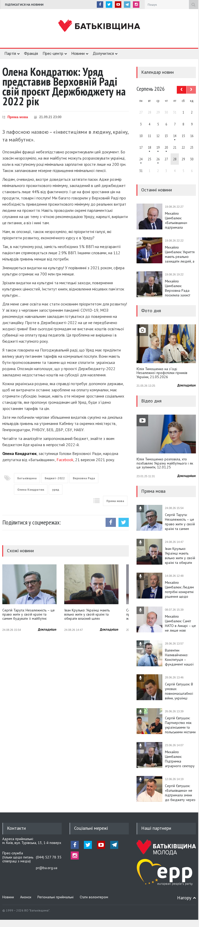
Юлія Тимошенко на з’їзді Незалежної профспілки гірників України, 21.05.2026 (162, 373)
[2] (149, 147)
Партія (10, 53)
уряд (55, 489)
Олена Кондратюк (30, 489)
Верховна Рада (84, 478)
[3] (141, 159)
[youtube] (118, 4)
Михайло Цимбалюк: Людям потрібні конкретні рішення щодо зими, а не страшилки (179, 589)
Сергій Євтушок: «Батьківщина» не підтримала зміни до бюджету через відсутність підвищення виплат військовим (180, 792)
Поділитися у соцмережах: (31, 522)
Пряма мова (17, 117)
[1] (175, 135)
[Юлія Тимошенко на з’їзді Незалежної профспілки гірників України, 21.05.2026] (166, 343)
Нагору (184, 898)
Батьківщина (27, 478)
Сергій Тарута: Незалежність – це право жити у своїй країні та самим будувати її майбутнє (28, 614)
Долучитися (103, 53)
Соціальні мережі (91, 828)
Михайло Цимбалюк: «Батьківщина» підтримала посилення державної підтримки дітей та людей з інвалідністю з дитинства (179, 220)
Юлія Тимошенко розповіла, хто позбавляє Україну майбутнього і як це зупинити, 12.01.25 (165, 463)
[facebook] (100, 4)
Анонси (25, 897)
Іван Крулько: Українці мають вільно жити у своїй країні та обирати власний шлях (87, 614)
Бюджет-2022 (55, 478)
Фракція (31, 53)
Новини (78, 53)
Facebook (65, 459)
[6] (158, 147)
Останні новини (156, 190)
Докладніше (47, 629)
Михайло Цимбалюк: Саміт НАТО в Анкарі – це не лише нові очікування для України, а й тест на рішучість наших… (180, 623)
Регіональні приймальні (55, 897)
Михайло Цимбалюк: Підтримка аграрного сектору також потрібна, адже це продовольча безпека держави (180, 759)
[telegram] (127, 4)
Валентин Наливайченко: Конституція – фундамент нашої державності (179, 657)
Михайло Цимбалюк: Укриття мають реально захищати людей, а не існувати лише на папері (180, 254)
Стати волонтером (94, 897)
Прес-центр (53, 53)
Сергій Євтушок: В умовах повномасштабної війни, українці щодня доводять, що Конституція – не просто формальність (179, 691)
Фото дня (151, 310)
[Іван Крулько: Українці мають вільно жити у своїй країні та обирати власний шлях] (91, 584)
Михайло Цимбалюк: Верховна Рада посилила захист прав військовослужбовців (180, 288)
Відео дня (151, 401)
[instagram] (136, 4)
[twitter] (109, 4)
